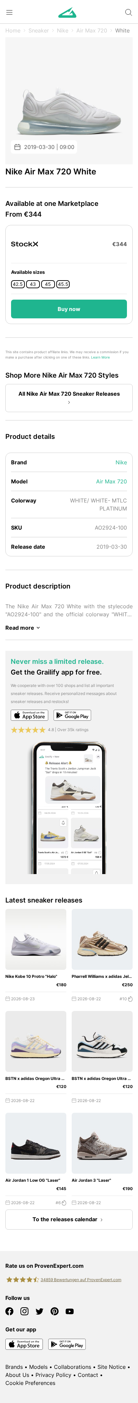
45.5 (63, 284)
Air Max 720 (91, 30)
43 (33, 284)
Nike (62, 30)
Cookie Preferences (30, 1383)
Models (38, 1366)
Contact (88, 1375)
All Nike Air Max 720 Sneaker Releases (69, 393)
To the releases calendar (64, 1219)
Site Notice (111, 1366)
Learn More (100, 357)
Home (12, 30)
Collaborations (72, 1366)
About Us (17, 1375)
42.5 (18, 284)
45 (48, 284)
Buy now (69, 309)
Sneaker (38, 30)
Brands (14, 1366)
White (122, 30)
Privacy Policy (53, 1375)
